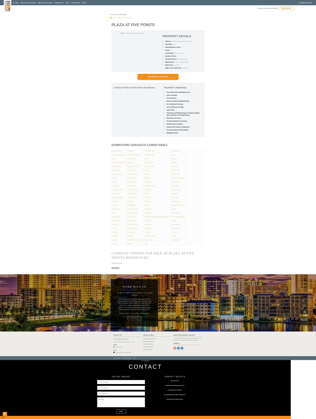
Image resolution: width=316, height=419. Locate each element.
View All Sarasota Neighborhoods (122, 18)
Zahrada (114, 244)
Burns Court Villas (149, 166)
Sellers (68, 2)
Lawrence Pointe (131, 197)
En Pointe (147, 178)
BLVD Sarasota (116, 166)
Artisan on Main (131, 158)
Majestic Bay (116, 201)
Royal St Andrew (132, 220)
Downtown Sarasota (148, 346)
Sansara (173, 220)
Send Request (286, 8)
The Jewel (147, 232)
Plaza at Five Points (132, 213)
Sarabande (115, 224)
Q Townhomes (148, 213)
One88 (146, 205)
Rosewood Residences (148, 341)
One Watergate (131, 205)
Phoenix (173, 209)
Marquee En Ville (176, 201)
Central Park (174, 166)
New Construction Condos (28, 2)
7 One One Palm (149, 155)
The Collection (175, 228)
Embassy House (131, 178)
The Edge (115, 232)
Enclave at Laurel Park (177, 178)
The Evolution (131, 232)
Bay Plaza (174, 158)
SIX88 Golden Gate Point (134, 155)
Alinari (173, 155)
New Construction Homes (45, 2)
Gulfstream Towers (149, 186)
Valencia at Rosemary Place (135, 240)
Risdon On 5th (131, 217)
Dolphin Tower (175, 174)
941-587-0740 (119, 347)
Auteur (146, 158)
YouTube (174, 348)
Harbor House (175, 186)
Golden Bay (115, 186)
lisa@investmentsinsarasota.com (123, 352)
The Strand (130, 236)
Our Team (16, 2)
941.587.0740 (175, 381)
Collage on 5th (175, 170)
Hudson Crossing (176, 189)
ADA (134, 358)
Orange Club (116, 209)
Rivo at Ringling (116, 220)
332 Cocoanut (175, 151)
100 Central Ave (117, 151)
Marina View (147, 201)
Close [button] (2, 417)
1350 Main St (130, 151)
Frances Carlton (175, 182)
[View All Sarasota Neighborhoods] (111, 17)
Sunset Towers (175, 224)
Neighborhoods (59, 2)
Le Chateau (147, 197)
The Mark (174, 232)
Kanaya (146, 193)
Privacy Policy (116, 358)
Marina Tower (131, 201)
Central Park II (116, 170)
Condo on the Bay (117, 174)
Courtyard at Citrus (132, 174)
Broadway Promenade (133, 166)
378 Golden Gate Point (118, 155)
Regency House (175, 213)
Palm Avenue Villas (132, 209)
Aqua (113, 158)
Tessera (114, 228)
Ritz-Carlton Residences (178, 217)
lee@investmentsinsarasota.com (174, 385)
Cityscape (147, 170)
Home (117, 14)
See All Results (115, 268)
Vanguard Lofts (148, 240)
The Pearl (115, 236)
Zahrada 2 (130, 244)
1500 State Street (149, 151)
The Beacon (147, 228)
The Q (114, 213)
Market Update (76, 2)
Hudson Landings (132, 193)
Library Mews (175, 197)
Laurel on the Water (118, 197)
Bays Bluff (130, 162)
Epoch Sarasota (131, 182)
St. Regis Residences (148, 344)
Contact (84, 2)
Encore (114, 182)
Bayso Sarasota (148, 162)
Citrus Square (131, 170)
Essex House (148, 182)
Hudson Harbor (116, 193)
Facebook (181, 348)
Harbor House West (132, 189)
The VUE (174, 236)
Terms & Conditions (126, 358)
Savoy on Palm (148, 224)
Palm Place (147, 209)
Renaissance (115, 217)
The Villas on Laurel (149, 236)
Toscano (114, 240)
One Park (115, 205)
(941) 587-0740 (306, 3)
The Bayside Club (132, 228)
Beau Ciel (174, 162)
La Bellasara (174, 193)
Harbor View (147, 189)
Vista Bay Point (175, 240)
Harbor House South (118, 189)
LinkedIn (178, 348)
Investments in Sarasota (7, 6)
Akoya (146, 244)
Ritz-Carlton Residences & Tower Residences (157, 217)
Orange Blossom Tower (178, 205)
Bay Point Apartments (118, 162)
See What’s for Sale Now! (158, 77)
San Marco (147, 220)
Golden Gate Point (147, 349)
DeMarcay (147, 174)
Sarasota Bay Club (132, 224)
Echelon (114, 178)
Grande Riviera (131, 186)
